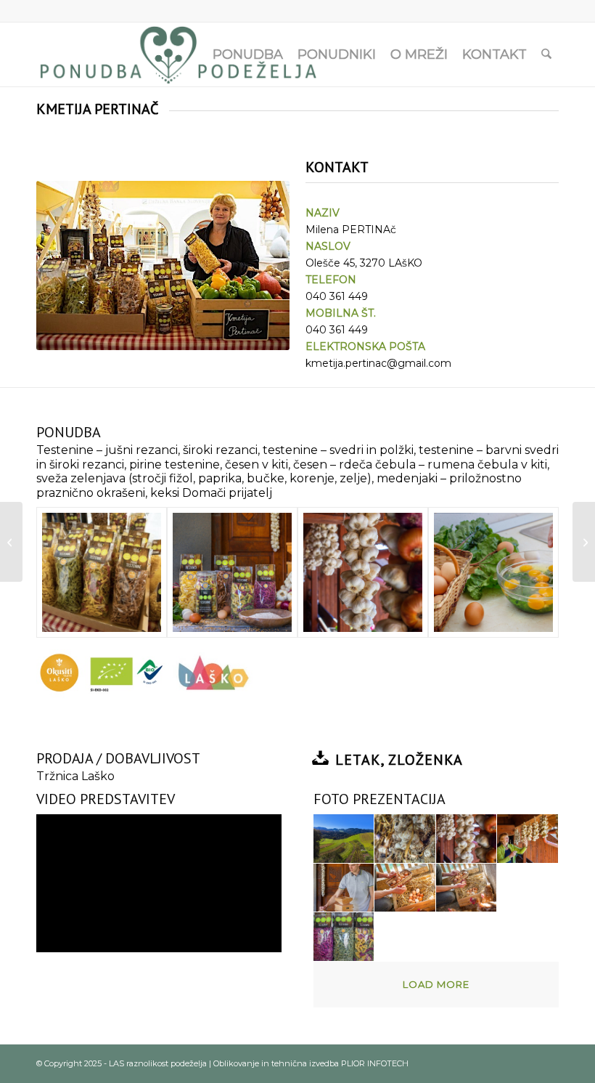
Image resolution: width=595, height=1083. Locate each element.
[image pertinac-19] (405, 937)
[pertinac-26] (493, 572)
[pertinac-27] (232, 572)
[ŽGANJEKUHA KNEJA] (584, 542)
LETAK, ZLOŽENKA (399, 759)
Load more (436, 984)
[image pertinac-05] (467, 839)
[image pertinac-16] (467, 888)
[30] (101, 572)
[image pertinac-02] (405, 839)
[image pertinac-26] (528, 937)
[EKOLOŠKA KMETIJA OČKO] (11, 542)
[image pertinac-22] (467, 937)
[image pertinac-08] (528, 839)
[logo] (178, 54)
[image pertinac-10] (344, 888)
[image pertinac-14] (405, 888)
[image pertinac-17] (528, 888)
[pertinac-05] (363, 572)
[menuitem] (247, 54)
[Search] (546, 54)
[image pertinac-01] (344, 839)
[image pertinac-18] (344, 937)
